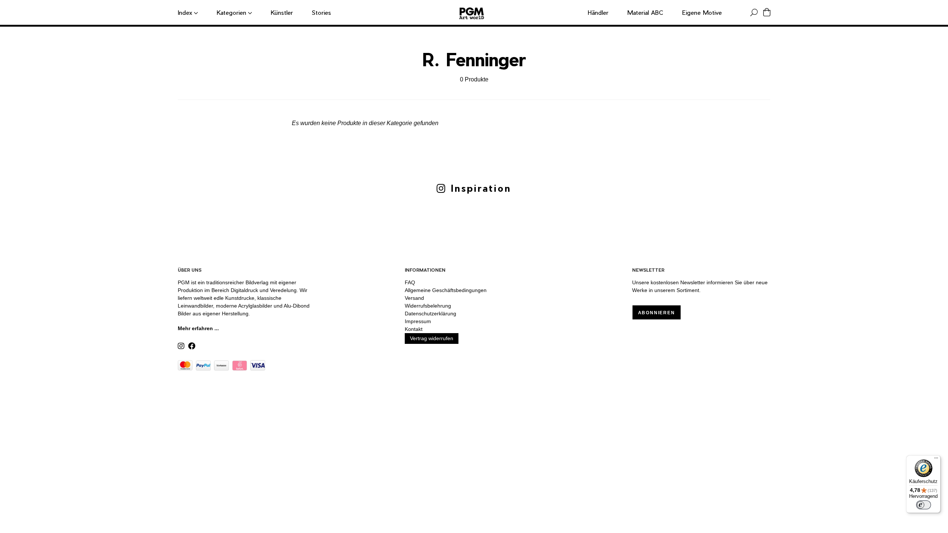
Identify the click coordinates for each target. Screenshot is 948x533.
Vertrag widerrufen (431, 338)
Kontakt (414, 329)
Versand (414, 298)
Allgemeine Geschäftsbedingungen (446, 290)
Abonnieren (656, 312)
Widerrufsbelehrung (428, 306)
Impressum (418, 321)
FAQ (410, 282)
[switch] (923, 504)
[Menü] (936, 459)
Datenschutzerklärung (430, 313)
